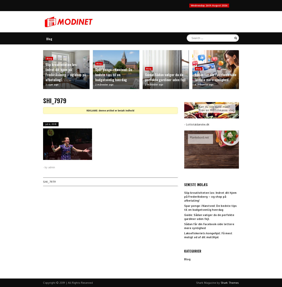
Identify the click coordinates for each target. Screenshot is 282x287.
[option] (66, 69)
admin (51, 167)
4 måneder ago (204, 84)
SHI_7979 (49, 181)
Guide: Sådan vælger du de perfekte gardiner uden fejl (165, 77)
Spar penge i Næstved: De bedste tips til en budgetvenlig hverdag (113, 74)
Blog (49, 39)
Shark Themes (230, 282)
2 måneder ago (104, 84)
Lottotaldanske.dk (197, 124)
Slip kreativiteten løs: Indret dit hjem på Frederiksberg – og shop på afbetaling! (66, 72)
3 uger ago (52, 84)
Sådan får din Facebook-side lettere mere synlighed (215, 77)
